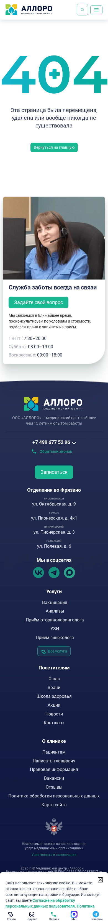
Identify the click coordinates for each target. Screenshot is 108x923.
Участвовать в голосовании (54, 855)
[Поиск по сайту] (82, 10)
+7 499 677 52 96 (51, 442)
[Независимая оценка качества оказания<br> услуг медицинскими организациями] (54, 827)
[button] (100, 880)
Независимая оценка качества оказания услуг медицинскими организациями (54, 846)
